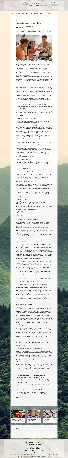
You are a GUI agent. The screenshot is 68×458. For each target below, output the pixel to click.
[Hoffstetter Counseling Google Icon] (34, 452)
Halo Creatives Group (48, 456)
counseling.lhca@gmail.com (35, 448)
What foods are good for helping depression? (16, 420)
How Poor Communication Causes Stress (33, 420)
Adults (23, 13)
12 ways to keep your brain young (49, 420)
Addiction (41, 13)
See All (56, 407)
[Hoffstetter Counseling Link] (11, 3)
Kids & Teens (17, 13)
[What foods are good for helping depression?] (18, 414)
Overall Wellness (48, 13)
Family (27, 13)
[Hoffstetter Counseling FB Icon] (10, 3)
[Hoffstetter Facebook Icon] (33, 452)
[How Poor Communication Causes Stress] (34, 414)
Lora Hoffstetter (34, 4)
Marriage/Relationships (34, 13)
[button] (56, 13)
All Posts (12, 13)
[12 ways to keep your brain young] (50, 414)
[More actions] (51, 20)
